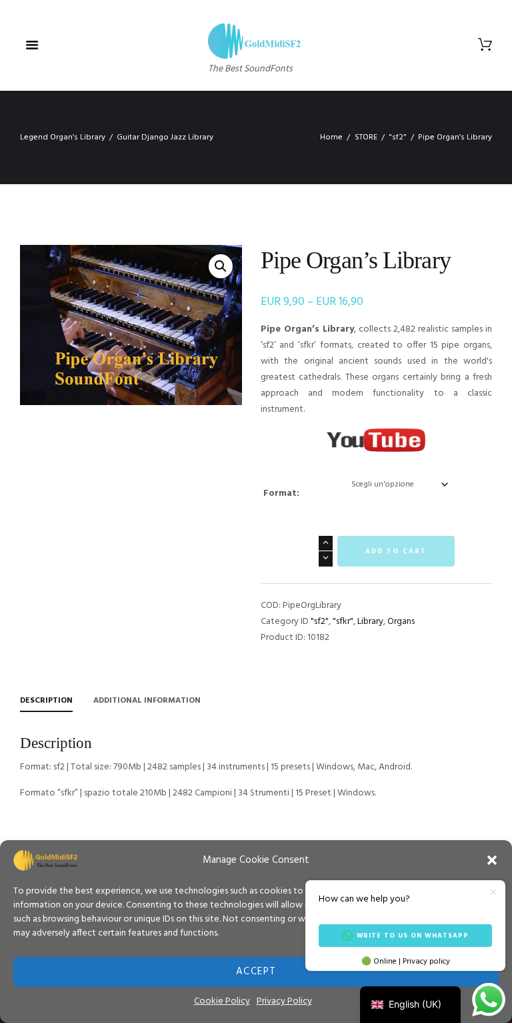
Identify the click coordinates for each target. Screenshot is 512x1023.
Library (370, 621)
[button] (492, 860)
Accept (256, 972)
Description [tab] (46, 700)
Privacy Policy (284, 1001)
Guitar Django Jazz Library (165, 137)
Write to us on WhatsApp (413, 935)
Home (331, 137)
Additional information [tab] (147, 700)
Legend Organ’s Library (62, 137)
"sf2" (398, 137)
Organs (401, 621)
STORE (366, 137)
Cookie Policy (222, 1001)
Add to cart (396, 551)
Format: (281, 493)
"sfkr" (343, 621)
